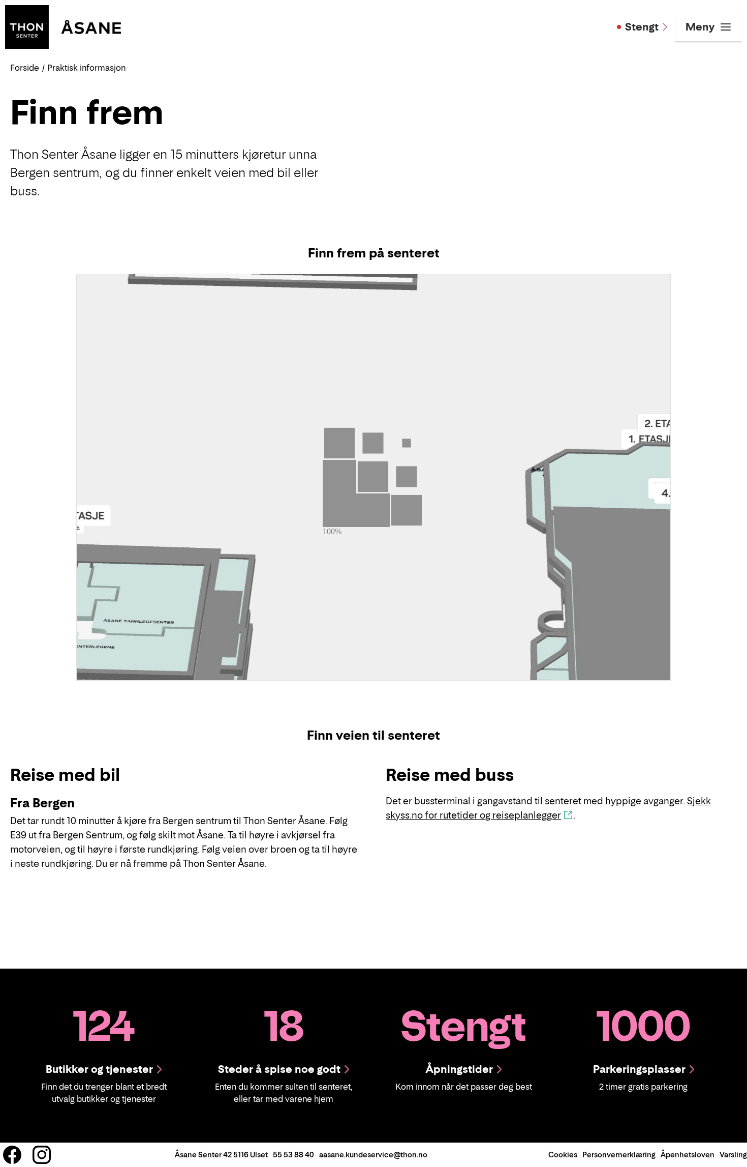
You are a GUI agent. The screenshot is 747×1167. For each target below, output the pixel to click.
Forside (24, 68)
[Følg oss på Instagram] (41, 1155)
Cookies (562, 1154)
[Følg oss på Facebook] (12, 1155)
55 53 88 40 (293, 1154)
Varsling (733, 1154)
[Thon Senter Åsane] (63, 26)
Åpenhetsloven (687, 1154)
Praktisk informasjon (86, 68)
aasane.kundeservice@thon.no (373, 1154)
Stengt (642, 27)
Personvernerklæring (619, 1154)
